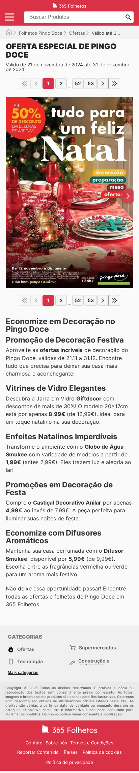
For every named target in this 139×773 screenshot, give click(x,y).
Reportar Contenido (38, 752)
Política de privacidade (69, 762)
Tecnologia (30, 661)
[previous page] (36, 83)
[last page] (114, 83)
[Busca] (128, 17)
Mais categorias (23, 672)
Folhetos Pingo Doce (40, 33)
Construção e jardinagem (93, 663)
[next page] (103, 83)
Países (71, 752)
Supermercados (97, 647)
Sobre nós (56, 742)
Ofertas (77, 33)
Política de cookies (102, 752)
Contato (34, 742)
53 (91, 83)
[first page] (24, 83)
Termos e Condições (91, 742)
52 (78, 83)
